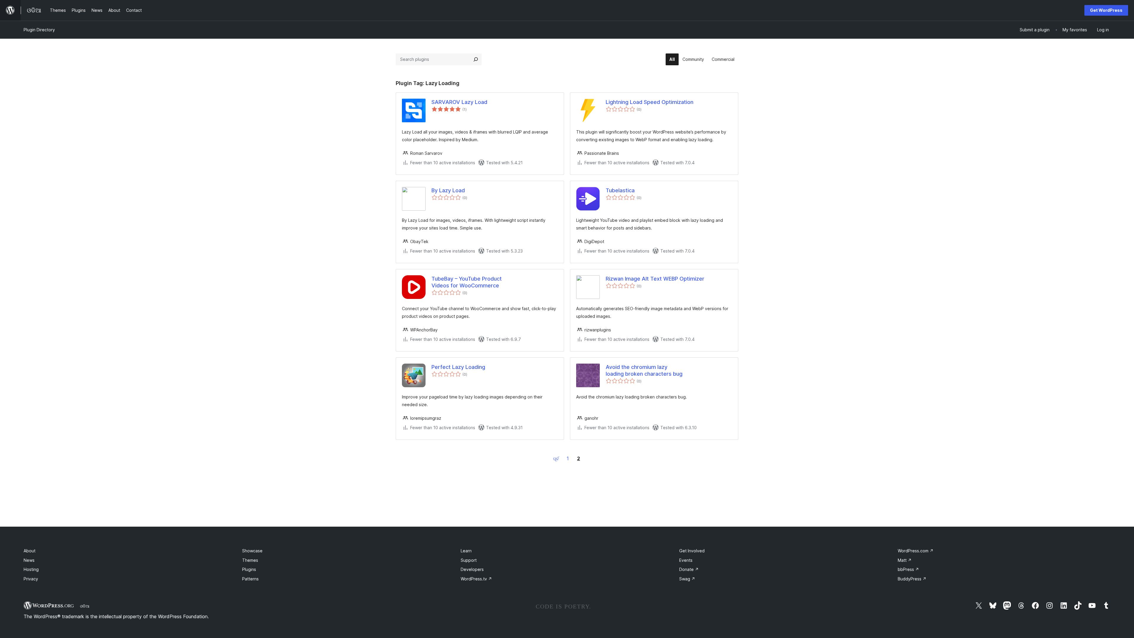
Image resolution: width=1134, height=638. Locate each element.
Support (469, 560)
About (29, 550)
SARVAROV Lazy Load (459, 102)
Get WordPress (1106, 10)
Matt (905, 560)
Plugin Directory (39, 29)
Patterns (250, 578)
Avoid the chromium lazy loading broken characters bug (644, 370)
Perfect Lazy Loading (458, 367)
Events (686, 560)
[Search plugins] (476, 59)
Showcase (252, 550)
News (29, 560)
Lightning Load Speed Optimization (649, 102)
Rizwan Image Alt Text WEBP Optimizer (655, 279)
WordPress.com (915, 550)
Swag (687, 578)
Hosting (31, 569)
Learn (466, 550)
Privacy (31, 578)
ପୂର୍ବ (556, 458)
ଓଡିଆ (84, 606)
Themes (250, 560)
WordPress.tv (476, 578)
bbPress (908, 569)
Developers (472, 569)
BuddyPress (912, 578)
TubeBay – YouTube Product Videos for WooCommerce (466, 282)
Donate (689, 569)
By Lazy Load (448, 190)
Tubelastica (620, 190)
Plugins (249, 569)
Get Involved (692, 550)
